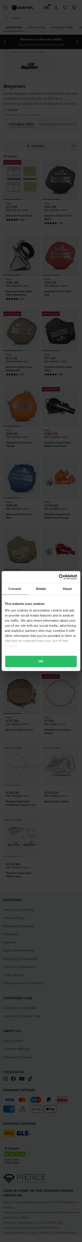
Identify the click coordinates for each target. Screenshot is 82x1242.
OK (40, 661)
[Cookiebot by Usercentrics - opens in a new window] (59, 577)
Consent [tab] (14, 589)
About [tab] (67, 589)
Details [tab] (41, 589)
